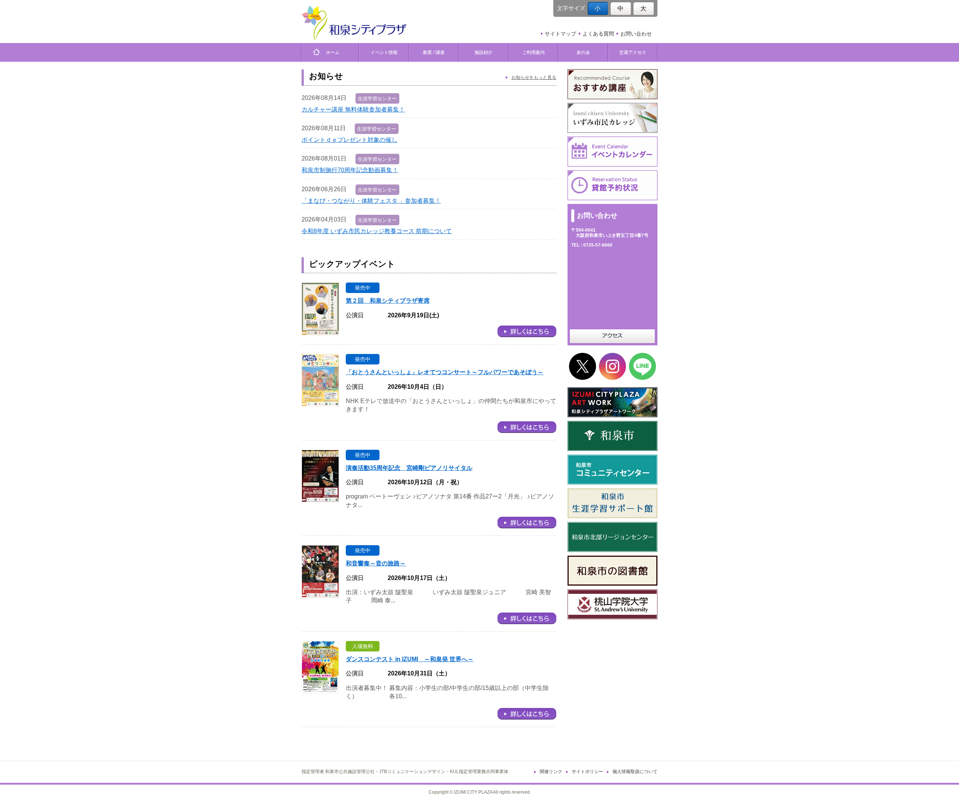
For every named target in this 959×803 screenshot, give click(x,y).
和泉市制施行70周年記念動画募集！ (350, 170)
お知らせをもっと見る (533, 77)
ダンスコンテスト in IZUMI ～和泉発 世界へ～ (410, 659)
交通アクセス (632, 52)
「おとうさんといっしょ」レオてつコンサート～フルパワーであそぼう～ (445, 372)
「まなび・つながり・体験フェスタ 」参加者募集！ (371, 201)
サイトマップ (560, 34)
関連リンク (551, 771)
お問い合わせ (636, 34)
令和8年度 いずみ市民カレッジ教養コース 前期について (377, 231)
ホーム (330, 52)
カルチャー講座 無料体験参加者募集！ (353, 109)
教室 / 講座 (434, 52)
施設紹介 (484, 52)
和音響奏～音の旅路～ (376, 563)
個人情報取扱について (634, 771)
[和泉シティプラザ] (354, 23)
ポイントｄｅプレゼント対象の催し (349, 140)
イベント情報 (383, 52)
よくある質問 (598, 34)
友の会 (583, 52)
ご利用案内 (533, 52)
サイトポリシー (587, 771)
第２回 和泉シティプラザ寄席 (388, 300)
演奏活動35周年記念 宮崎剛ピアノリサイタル (409, 468)
